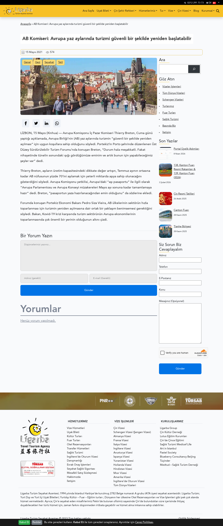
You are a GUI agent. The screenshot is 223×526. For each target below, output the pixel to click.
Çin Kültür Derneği (171, 432)
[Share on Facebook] (25, 123)
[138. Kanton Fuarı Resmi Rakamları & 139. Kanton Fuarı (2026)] (165, 169)
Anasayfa (25, 24)
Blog (196, 11)
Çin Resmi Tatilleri (184, 194)
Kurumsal (207, 11)
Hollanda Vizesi (122, 465)
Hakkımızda (73, 477)
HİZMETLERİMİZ (78, 421)
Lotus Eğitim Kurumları (173, 436)
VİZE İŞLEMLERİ (124, 421)
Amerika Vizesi (122, 477)
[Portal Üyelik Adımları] (165, 153)
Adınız (162, 255)
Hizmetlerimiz (147, 11)
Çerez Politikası (144, 522)
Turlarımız (168, 106)
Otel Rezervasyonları (79, 444)
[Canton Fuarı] (165, 214)
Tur (162, 11)
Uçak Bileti (103, 11)
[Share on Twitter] (36, 123)
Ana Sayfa (88, 11)
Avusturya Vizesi (123, 452)
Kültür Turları (74, 436)
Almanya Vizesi (122, 436)
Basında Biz (169, 126)
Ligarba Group (168, 428)
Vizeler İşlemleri (171, 86)
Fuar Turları (169, 113)
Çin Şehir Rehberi (124, 11)
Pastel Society (168, 452)
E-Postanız (165, 278)
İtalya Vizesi (120, 444)
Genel (27, 62)
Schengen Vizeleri (172, 100)
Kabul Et (24, 522)
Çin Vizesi (183, 11)
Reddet (36, 522)
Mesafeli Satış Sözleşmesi (82, 473)
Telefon (163, 267)
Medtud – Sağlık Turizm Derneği (179, 465)
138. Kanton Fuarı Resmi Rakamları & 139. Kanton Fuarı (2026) (185, 171)
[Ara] (194, 69)
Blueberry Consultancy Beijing (178, 457)
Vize (170, 11)
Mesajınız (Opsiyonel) (171, 301)
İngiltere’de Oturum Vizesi (128, 481)
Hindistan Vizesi (122, 469)
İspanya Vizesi (121, 457)
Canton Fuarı (181, 210)
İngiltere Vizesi (122, 448)
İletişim (166, 132)
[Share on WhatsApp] (57, 123)
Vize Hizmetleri (76, 428)
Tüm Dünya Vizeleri (173, 93)
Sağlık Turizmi (170, 119)
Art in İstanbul (168, 448)
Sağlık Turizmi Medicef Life (175, 444)
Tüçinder (165, 461)
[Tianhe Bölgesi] (165, 231)
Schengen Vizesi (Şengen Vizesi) (132, 432)
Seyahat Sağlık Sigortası (81, 469)
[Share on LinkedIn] (46, 123)
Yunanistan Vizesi (123, 461)
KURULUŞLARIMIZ (172, 421)
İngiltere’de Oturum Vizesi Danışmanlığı (82, 459)
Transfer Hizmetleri (78, 448)
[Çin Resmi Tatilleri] (165, 198)
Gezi (37, 62)
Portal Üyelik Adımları (186, 149)
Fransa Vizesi (120, 440)
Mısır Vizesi (120, 473)
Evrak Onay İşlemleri (79, 465)
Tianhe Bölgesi (182, 226)
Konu (162, 290)
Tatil (60, 62)
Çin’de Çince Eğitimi (172, 440)
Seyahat (49, 62)
